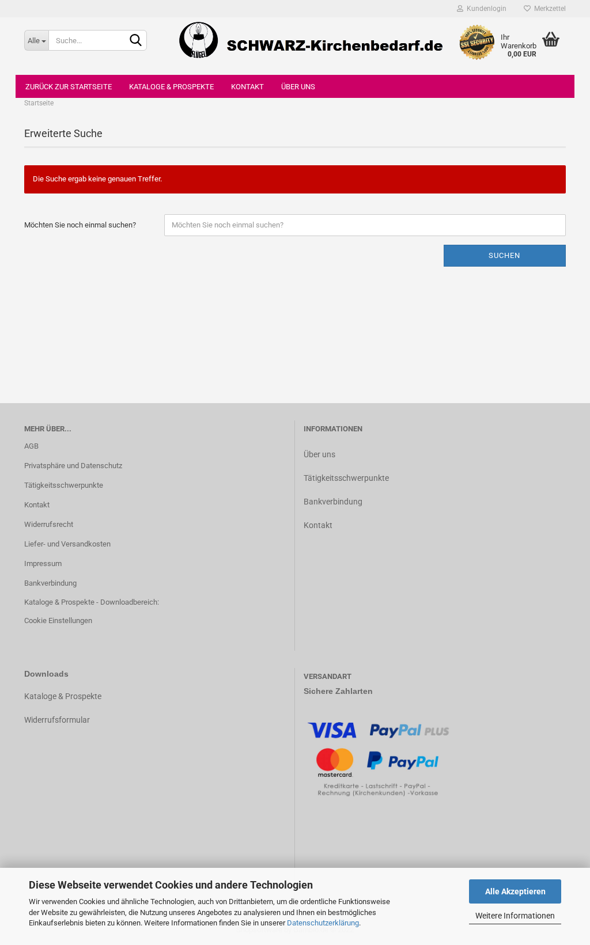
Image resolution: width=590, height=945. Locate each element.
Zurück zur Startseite (68, 86)
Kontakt (247, 86)
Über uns (298, 86)
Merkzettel (548, 9)
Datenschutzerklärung (323, 923)
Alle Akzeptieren (515, 891)
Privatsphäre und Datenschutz (73, 465)
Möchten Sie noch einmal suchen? (80, 225)
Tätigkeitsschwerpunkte (63, 485)
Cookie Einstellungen (58, 620)
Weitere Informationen (515, 915)
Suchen (504, 255)
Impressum (43, 563)
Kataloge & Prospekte (171, 86)
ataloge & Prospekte (65, 696)
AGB (31, 446)
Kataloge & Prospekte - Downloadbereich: (91, 602)
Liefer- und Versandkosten (67, 544)
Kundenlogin (484, 9)
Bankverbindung (50, 583)
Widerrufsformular (57, 719)
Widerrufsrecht (48, 524)
